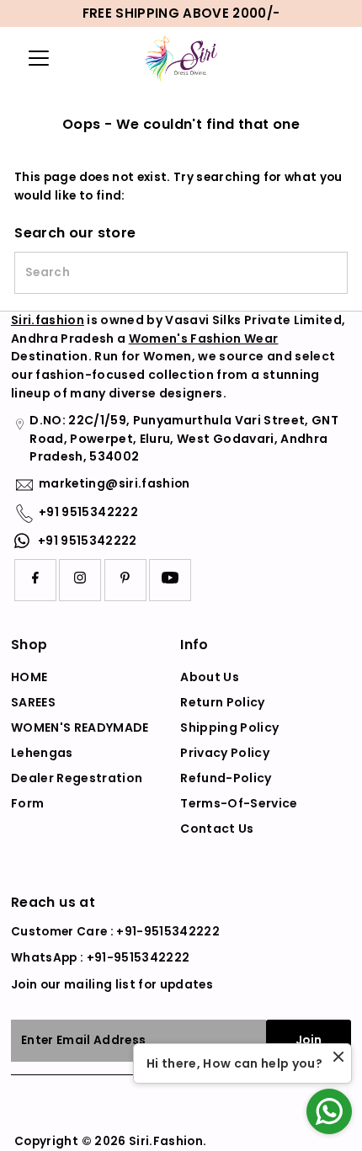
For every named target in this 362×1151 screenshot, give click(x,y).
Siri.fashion (47, 320)
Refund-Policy (225, 778)
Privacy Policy (224, 752)
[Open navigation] (45, 58)
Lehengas (42, 752)
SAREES (33, 702)
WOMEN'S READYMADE (80, 727)
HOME (29, 677)
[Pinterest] (125, 580)
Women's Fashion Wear (204, 338)
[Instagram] (80, 580)
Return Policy (222, 702)
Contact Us (216, 828)
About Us (209, 677)
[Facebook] (35, 580)
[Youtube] (170, 580)
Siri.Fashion (166, 1141)
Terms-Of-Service (238, 803)
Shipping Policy (229, 727)
